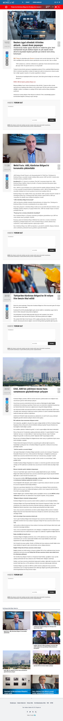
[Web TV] (57, 2)
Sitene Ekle (30, 703)
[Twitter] (7, 55)
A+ (59, 42)
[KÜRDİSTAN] (23, 2)
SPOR (51, 703)
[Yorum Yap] (7, 64)
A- (59, 45)
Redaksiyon (13, 703)
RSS (48, 703)
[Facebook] (7, 53)
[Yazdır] (7, 61)
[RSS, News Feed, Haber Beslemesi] (33, 711)
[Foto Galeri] (59, 2)
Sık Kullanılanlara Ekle (40, 703)
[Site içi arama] (58, 7)
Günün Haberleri (21, 703)
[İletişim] (55, 7)
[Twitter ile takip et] (30, 711)
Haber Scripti (30, 715)
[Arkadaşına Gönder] (7, 58)
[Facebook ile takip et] (27, 711)
